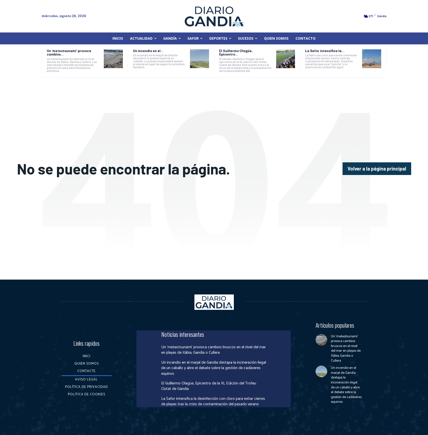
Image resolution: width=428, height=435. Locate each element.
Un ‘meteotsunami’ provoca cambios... (69, 52)
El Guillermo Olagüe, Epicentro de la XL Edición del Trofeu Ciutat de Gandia (208, 386)
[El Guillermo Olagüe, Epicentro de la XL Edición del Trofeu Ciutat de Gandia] (285, 58)
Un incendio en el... (148, 51)
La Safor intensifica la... (325, 51)
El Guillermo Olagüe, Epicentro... (236, 52)
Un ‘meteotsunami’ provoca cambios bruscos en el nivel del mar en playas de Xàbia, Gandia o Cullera (213, 350)
